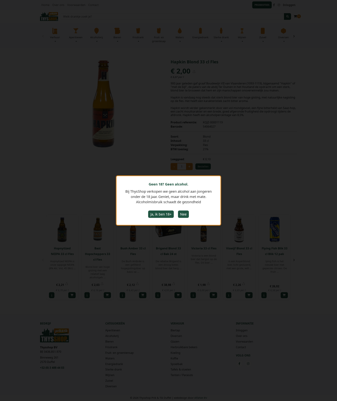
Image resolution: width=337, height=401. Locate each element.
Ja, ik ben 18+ (160, 214)
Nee (183, 214)
